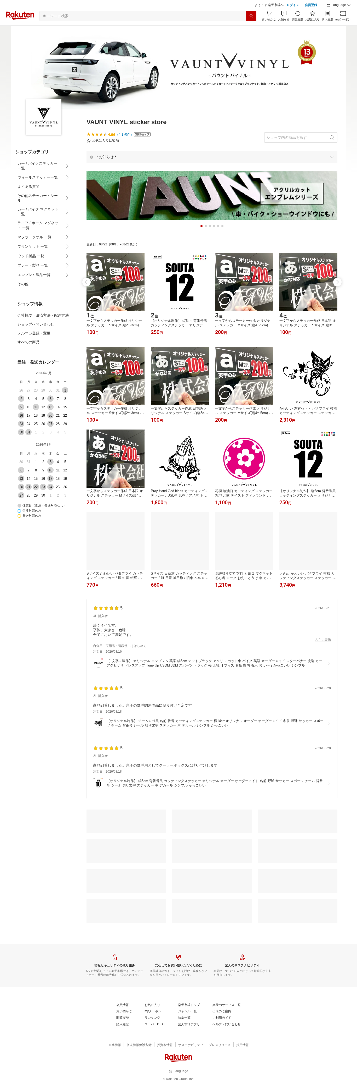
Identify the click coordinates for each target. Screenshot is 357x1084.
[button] (339, 5)
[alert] (212, 156)
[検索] (251, 16)
